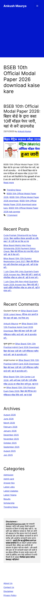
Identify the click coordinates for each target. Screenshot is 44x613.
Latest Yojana (10, 495)
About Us (8, 583)
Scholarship (9, 503)
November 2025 (11, 439)
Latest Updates (11, 491)
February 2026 (10, 427)
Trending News (14, 190)
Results (7, 499)
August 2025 (10, 451)
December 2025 (11, 435)
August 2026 (10, 415)
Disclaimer (8, 591)
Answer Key (9, 483)
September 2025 (11, 447)
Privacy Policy (10, 595)
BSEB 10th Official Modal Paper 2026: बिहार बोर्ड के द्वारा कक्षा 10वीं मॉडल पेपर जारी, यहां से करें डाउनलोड (22, 116)
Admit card (9, 479)
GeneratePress (22, 609)
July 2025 (8, 455)
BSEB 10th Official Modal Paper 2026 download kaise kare (20, 204)
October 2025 (10, 443)
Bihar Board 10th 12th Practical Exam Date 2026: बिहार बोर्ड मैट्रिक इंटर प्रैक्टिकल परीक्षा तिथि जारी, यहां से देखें (20, 391)
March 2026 (9, 423)
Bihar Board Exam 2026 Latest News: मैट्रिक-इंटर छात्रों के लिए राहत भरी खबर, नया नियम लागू (21, 314)
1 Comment (12, 215)
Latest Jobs (9, 487)
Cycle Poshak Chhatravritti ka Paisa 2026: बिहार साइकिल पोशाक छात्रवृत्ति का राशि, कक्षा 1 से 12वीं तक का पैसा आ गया (21, 238)
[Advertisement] (22, 35)
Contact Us (9, 587)
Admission (8, 475)
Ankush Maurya (15, 6)
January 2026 (10, 431)
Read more (9, 182)
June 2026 (9, 419)
